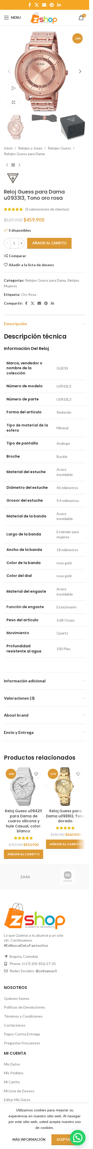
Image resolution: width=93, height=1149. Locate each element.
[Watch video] (13, 88)
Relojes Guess (59, 148)
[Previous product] (7, 165)
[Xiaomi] (68, 877)
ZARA (25, 877)
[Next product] (19, 165)
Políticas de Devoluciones (24, 1007)
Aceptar (64, 1139)
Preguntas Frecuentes (22, 1043)
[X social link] (36, 5)
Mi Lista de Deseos (19, 1091)
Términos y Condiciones (23, 1016)
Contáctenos (14, 1025)
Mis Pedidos (14, 1073)
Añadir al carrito (49, 243)
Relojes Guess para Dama (24, 154)
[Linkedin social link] (59, 5)
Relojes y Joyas (30, 148)
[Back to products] (13, 165)
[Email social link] (44, 5)
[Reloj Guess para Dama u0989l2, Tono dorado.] (66, 786)
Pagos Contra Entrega (22, 1034)
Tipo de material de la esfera (27, 428)
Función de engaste (25, 606)
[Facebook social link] (30, 5)
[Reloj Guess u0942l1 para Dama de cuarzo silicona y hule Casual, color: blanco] (23, 786)
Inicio (8, 148)
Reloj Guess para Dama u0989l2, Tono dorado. (65, 816)
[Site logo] (44, 17)
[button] (9, 71)
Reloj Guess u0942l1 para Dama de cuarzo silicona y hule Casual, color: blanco (23, 821)
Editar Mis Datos (17, 1099)
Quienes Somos (16, 998)
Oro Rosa (28, 294)
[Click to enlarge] (13, 102)
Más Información (29, 1139)
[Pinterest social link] (52, 5)
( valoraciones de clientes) (47, 209)
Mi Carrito (12, 1082)
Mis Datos (12, 1064)
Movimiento (17, 632)
